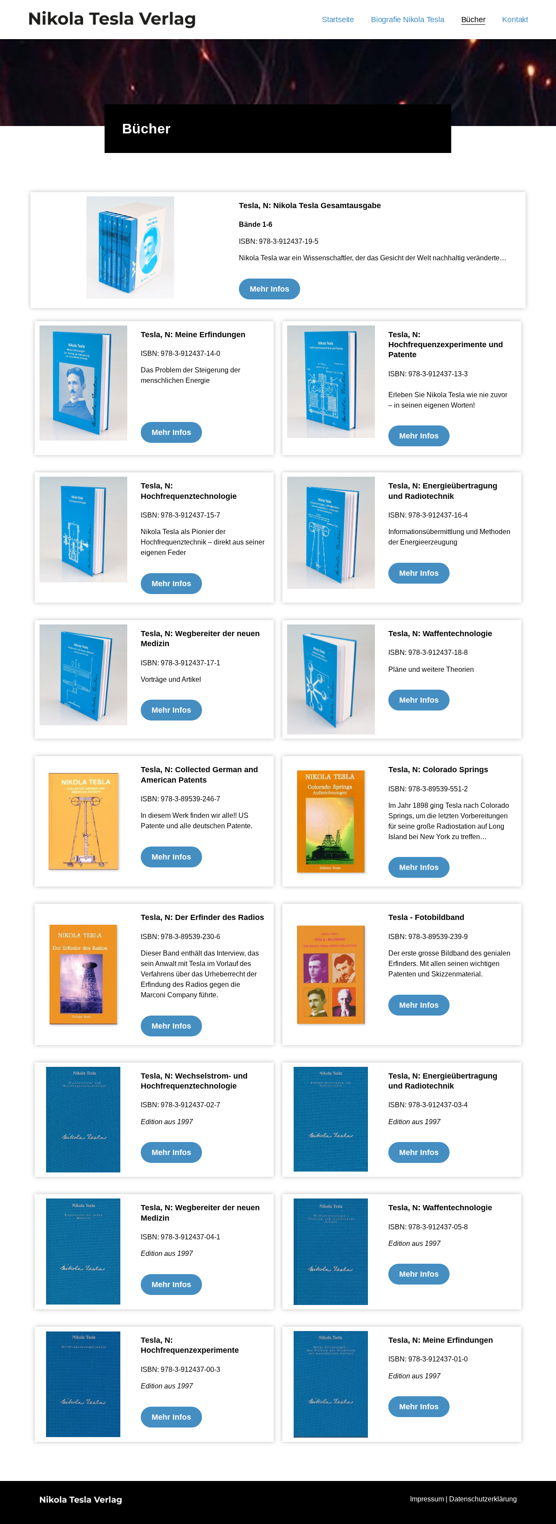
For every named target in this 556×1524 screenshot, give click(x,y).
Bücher (473, 19)
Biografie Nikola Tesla (407, 19)
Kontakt (515, 19)
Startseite (338, 19)
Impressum (427, 1499)
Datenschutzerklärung (483, 1499)
